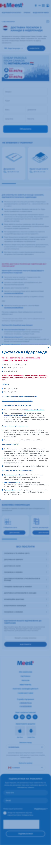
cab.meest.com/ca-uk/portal (15, 415)
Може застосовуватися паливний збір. (17, 401)
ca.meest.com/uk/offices (34, 410)
